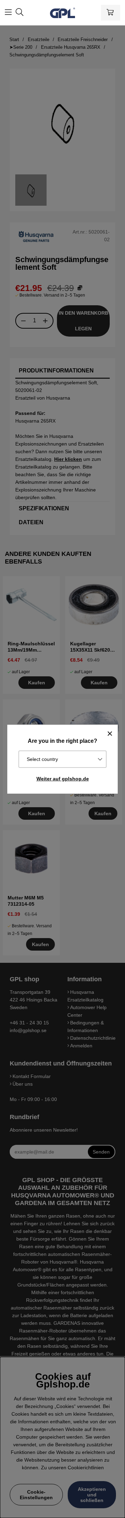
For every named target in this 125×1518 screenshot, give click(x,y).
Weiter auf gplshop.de (62, 778)
